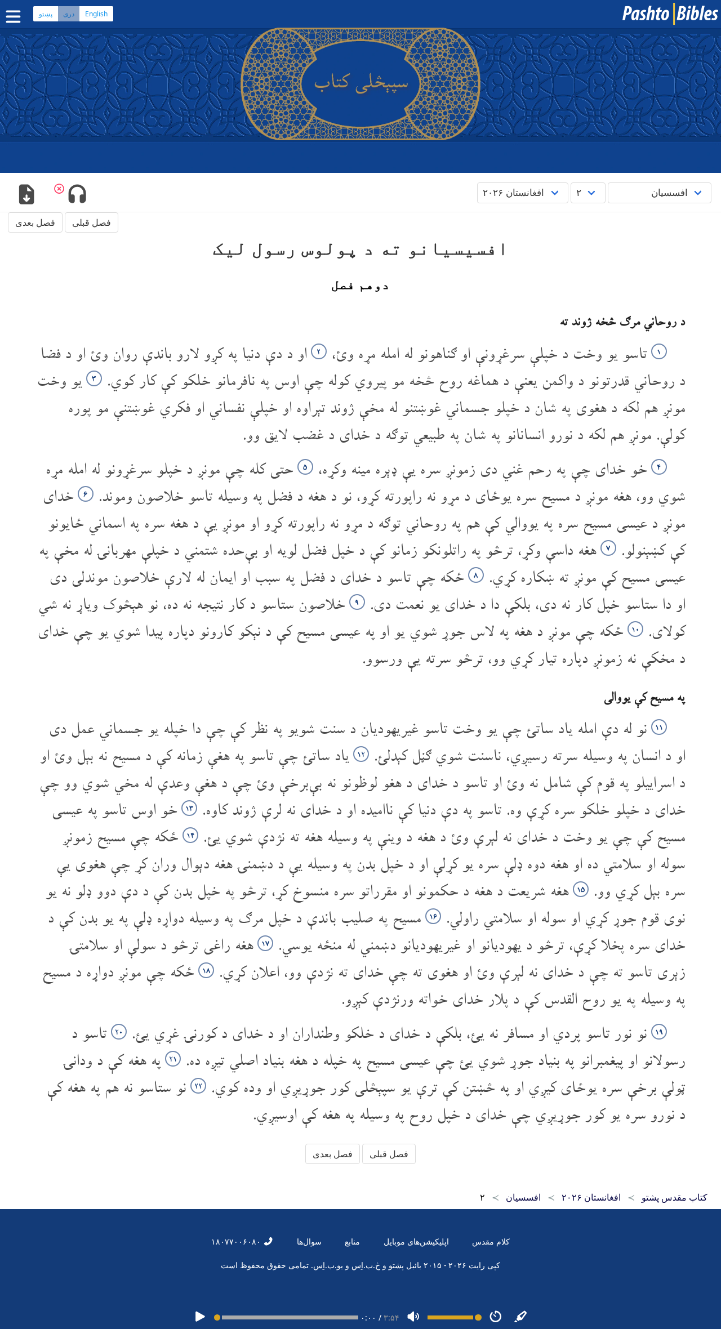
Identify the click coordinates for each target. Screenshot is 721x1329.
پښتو (45, 14)
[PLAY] (200, 1317)
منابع (352, 1241)
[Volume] (413, 1317)
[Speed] (496, 1317)
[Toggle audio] (77, 195)
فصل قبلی (91, 222)
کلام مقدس (491, 1241)
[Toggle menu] (16, 16)
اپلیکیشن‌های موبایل (416, 1241)
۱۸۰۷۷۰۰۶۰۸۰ (237, 1241)
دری (68, 14)
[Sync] (521, 1317)
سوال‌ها (309, 1241)
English (96, 14)
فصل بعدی (35, 222)
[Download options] (26, 195)
